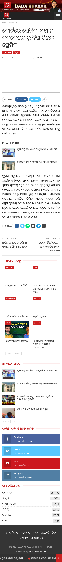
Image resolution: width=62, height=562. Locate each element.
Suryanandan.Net (37, 551)
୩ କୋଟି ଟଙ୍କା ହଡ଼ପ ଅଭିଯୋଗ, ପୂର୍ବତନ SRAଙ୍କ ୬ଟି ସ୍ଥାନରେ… (35, 398)
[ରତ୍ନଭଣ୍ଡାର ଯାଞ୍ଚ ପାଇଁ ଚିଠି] (17, 274)
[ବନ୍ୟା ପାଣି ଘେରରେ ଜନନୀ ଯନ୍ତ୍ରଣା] (8, 413)
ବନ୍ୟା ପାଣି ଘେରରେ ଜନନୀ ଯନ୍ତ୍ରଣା (32, 409)
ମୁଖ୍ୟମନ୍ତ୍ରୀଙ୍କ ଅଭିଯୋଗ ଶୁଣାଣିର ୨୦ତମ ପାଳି (37, 149)
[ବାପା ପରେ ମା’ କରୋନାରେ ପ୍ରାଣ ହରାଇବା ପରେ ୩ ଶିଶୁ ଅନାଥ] (45, 274)
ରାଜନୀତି (6, 514)
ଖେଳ (8, 323)
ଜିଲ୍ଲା (16, 52)
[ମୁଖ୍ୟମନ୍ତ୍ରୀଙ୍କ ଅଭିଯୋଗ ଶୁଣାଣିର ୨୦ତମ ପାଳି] (8, 152)
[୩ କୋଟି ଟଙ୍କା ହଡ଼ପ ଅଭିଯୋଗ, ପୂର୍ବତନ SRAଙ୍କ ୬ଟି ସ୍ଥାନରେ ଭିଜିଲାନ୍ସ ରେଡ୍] (8, 400)
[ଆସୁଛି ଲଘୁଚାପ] (45, 305)
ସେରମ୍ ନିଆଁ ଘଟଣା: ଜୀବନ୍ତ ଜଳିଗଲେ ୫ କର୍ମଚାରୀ (49, 246)
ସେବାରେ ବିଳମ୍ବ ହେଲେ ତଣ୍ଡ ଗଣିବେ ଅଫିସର (37, 162)
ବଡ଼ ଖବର (9, 267)
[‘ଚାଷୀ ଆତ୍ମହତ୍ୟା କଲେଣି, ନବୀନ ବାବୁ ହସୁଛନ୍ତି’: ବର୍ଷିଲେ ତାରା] (45, 329)
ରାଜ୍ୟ (35, 267)
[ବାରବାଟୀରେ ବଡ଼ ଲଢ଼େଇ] (17, 329)
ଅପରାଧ (7, 52)
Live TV (23, 537)
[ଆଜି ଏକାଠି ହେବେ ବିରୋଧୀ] (17, 305)
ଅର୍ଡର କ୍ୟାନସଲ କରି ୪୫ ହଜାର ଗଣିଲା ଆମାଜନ (15, 244)
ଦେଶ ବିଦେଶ (10, 298)
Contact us (37, 537)
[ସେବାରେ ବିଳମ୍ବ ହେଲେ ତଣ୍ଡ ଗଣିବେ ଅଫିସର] (8, 165)
